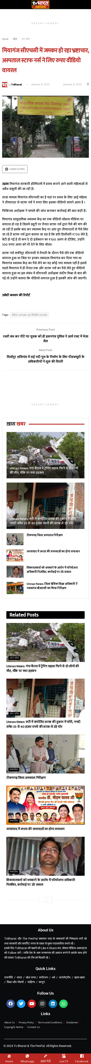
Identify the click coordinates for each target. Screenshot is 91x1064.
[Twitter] (21, 1003)
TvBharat (16, 84)
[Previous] (42, 900)
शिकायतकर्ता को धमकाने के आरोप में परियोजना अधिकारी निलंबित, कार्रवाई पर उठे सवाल (52, 569)
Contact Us (34, 1027)
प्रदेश (15, 39)
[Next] (49, 900)
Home (5, 39)
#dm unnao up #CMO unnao (29, 315)
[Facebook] (10, 1003)
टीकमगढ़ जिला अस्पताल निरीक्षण (45, 535)
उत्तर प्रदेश (26, 39)
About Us (9, 1022)
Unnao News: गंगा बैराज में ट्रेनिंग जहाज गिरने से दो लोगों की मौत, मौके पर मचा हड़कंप (44, 470)
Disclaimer (72, 1022)
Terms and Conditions (50, 1022)
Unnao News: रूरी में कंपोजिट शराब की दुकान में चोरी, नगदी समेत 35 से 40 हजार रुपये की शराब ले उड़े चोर (43, 521)
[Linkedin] (53, 1003)
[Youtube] (32, 1003)
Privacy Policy (26, 1022)
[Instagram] (42, 1003)
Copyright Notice (13, 1027)
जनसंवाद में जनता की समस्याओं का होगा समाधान (53, 551)
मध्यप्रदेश (14, 769)
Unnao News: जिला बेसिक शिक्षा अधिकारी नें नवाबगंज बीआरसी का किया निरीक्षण (52, 586)
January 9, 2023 (40, 84)
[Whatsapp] (63, 1003)
